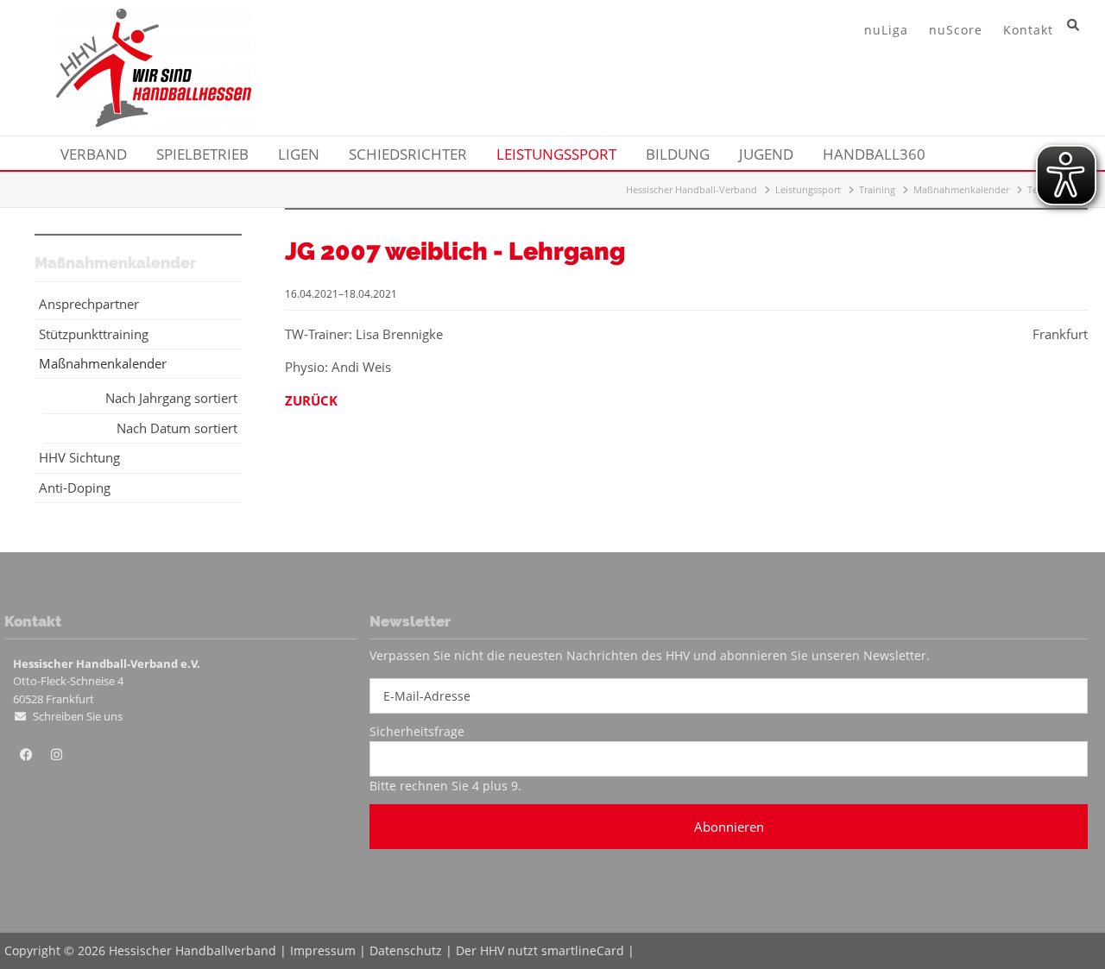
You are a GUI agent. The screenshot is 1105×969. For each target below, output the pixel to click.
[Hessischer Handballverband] (153, 121)
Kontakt (1028, 30)
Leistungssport (808, 189)
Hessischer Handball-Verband (691, 189)
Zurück (311, 400)
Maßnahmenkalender (961, 189)
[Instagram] (56, 755)
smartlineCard (582, 950)
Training (877, 189)
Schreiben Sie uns (78, 716)
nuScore (955, 30)
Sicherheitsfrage (416, 731)
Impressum (323, 950)
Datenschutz (405, 950)
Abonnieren (729, 826)
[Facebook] (26, 755)
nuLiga (886, 30)
